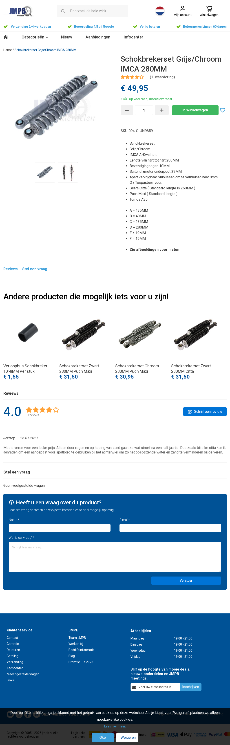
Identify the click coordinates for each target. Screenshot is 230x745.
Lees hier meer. (115, 726)
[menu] (115, 37)
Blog (72, 656)
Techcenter (15, 668)
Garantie (13, 644)
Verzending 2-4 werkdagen (30, 26)
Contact (12, 638)
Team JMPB (77, 638)
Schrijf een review (208, 411)
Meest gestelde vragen (23, 674)
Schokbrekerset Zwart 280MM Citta (191, 369)
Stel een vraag (34, 269)
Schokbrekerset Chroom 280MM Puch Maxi (137, 369)
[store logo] (18, 10)
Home (7, 50)
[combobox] (98, 11)
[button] (160, 10)
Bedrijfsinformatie (82, 650)
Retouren (13, 650)
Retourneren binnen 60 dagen (205, 26)
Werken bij (76, 644)
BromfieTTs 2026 (81, 662)
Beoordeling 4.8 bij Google (94, 26)
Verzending (15, 662)
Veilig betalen (150, 26)
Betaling (12, 656)
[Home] (7, 37)
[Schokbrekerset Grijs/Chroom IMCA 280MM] (45, 172)
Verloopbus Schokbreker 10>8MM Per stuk (25, 369)
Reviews (10, 269)
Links (10, 680)
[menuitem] (66, 37)
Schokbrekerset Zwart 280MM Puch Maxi (79, 369)
